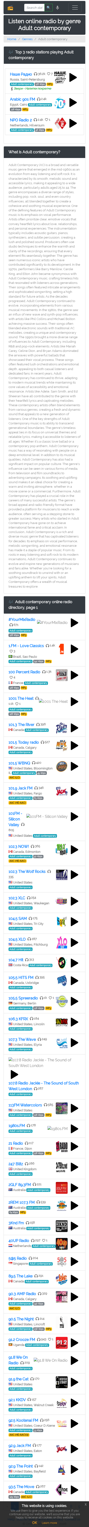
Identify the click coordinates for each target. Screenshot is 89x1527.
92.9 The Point (21, 1466)
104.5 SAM (18, 918)
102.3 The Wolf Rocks (27, 871)
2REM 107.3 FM (22, 1202)
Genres (27, 39)
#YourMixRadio (22, 619)
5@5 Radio (18, 1258)
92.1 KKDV (17, 1400)
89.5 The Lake (21, 1276)
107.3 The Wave (22, 1039)
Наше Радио (21, 74)
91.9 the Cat (18, 1379)
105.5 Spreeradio (23, 998)
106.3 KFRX (18, 1019)
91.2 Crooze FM (22, 1339)
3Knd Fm (16, 1223)
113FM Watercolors (25, 1105)
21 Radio (16, 1143)
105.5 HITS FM (21, 977)
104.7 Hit (16, 960)
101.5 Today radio (24, 742)
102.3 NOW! (19, 846)
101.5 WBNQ (19, 763)
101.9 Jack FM (21, 788)
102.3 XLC (17, 898)
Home (11, 39)
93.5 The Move (21, 1486)
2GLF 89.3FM (20, 1184)
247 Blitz (16, 1164)
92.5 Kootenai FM (23, 1420)
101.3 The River (21, 724)
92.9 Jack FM (20, 1445)
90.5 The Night (21, 1319)
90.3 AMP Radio (22, 1294)
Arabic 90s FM (22, 99)
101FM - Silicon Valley (15, 819)
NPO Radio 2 (21, 120)
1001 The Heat (21, 698)
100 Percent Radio (24, 672)
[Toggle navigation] (75, 7)
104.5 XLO (17, 939)
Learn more (49, 1523)
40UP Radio (19, 1240)
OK (34, 1523)
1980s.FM (17, 1125)
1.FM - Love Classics (26, 646)
